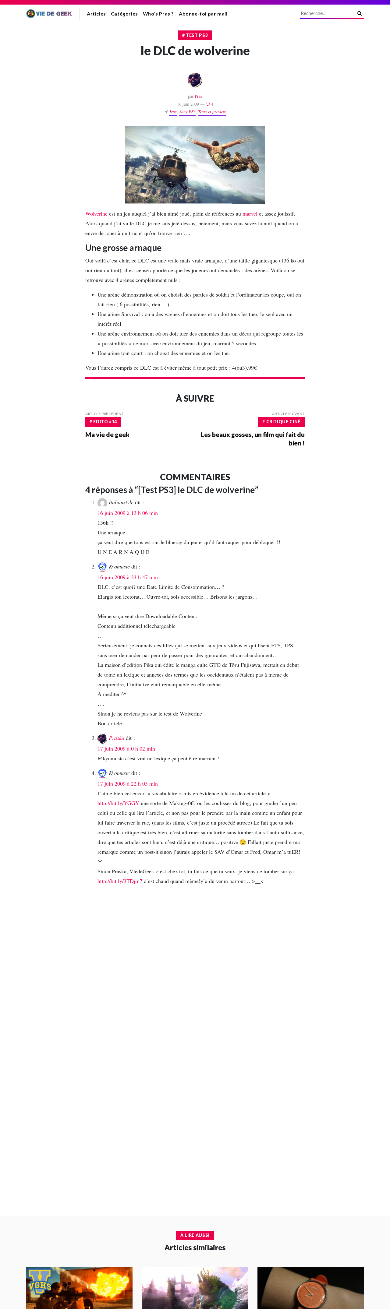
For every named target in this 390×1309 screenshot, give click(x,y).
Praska (116, 737)
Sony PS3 (187, 111)
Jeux (173, 111)
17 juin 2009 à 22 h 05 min (128, 783)
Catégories (124, 13)
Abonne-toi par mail (203, 13)
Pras (198, 96)
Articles (96, 13)
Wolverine (96, 213)
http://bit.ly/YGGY (118, 803)
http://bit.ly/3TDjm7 (120, 881)
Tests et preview (212, 111)
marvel (250, 213)
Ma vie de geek (107, 434)
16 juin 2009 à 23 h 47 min (128, 577)
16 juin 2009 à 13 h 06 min (128, 512)
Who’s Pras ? (158, 13)
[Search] (360, 13)
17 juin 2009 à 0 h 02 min (126, 748)
